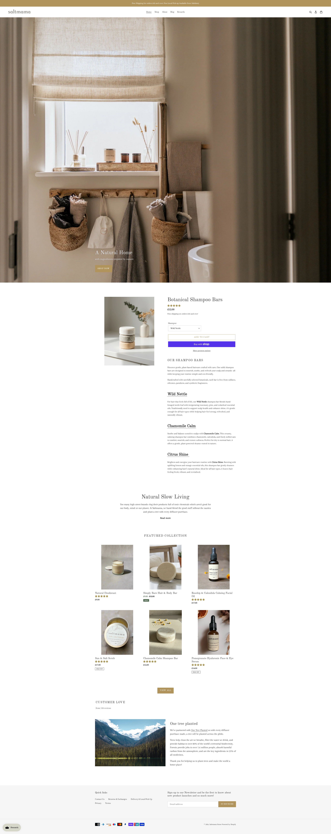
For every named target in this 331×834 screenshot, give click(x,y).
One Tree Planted (199, 730)
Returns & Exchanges (117, 799)
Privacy (98, 803)
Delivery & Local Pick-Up (141, 799)
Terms (108, 803)
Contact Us (99, 799)
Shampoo (172, 323)
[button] (174, 305)
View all (165, 690)
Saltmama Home (215, 824)
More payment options (201, 351)
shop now (103, 269)
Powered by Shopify (229, 824)
